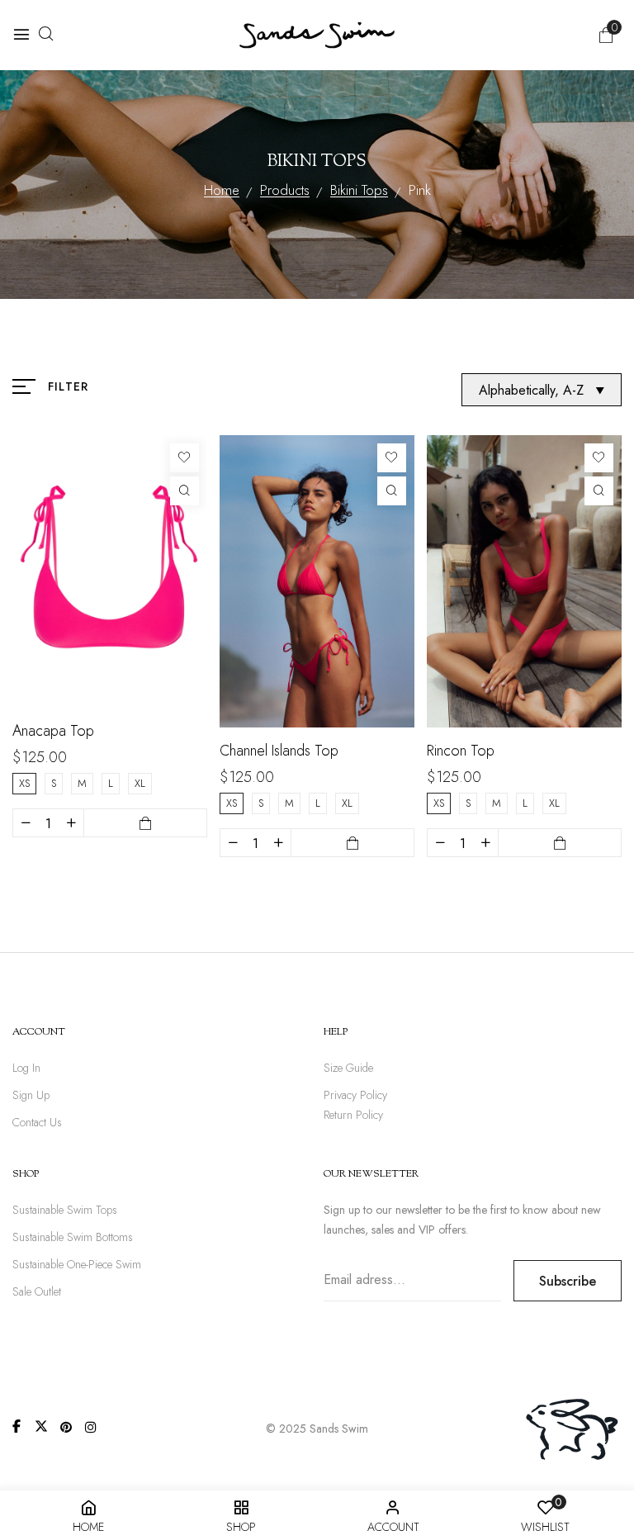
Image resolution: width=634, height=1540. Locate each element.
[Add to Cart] (145, 822)
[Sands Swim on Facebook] (16, 1426)
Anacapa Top (53, 731)
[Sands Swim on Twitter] (41, 1426)
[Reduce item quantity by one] (25, 823)
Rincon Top (460, 750)
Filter (68, 386)
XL (140, 783)
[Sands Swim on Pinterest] (66, 1427)
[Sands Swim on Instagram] (91, 1427)
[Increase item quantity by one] (71, 823)
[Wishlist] (184, 457)
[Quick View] (184, 490)
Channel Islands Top (279, 750)
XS (24, 783)
